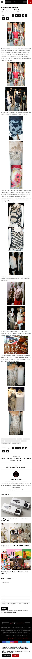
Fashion (11, 7)
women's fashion (16, 443)
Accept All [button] (15, 655)
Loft (2, 441)
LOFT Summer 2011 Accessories (16, 467)
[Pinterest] (16, 642)
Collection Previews (5, 7)
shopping (23, 441)
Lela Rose (20, 438)
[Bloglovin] (28, 642)
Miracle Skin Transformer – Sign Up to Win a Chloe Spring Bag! (16, 459)
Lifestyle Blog (26, 438)
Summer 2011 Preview (5, 443)
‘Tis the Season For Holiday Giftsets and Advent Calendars (14, 572)
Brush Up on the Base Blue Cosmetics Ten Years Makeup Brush (14, 519)
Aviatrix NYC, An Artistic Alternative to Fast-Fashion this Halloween (16, 546)
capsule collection (5, 438)
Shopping (15, 7)
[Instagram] (12, 642)
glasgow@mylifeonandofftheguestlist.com (19, 638)
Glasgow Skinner (6, 11)
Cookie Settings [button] (6, 655)
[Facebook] (4, 642)
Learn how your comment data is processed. (15, 611)
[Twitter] (8, 642)
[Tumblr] (24, 642)
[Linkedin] (20, 642)
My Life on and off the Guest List (12, 441)
